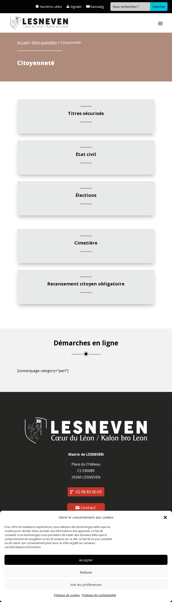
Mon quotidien (44, 42)
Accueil (23, 42)
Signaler (76, 6)
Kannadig (97, 6)
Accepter (86, 560)
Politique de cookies (67, 595)
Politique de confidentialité (99, 595)
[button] (165, 517)
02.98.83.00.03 (89, 491)
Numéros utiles (51, 6)
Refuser (86, 572)
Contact (88, 507)
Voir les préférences (86, 584)
